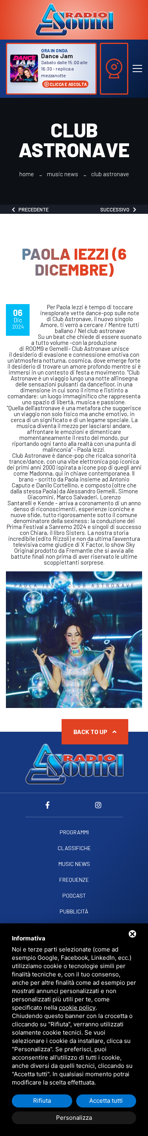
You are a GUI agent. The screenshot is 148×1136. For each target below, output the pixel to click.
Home (26, 174)
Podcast (74, 895)
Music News (62, 174)
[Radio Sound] (74, 19)
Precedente (32, 209)
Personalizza (74, 1117)
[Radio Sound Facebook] (49, 805)
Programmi (74, 832)
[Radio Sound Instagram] (98, 805)
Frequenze (74, 880)
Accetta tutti (106, 1100)
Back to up (91, 731)
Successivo (116, 209)
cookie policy (77, 1007)
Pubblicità (74, 911)
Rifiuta (42, 1100)
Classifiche (74, 848)
